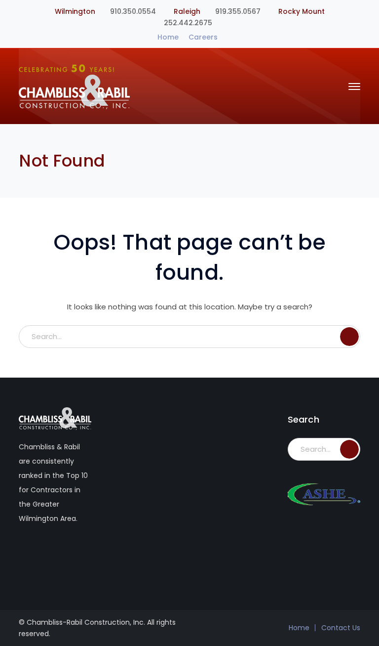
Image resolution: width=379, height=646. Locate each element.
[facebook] (24, 550)
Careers (203, 37)
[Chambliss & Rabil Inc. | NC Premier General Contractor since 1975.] (74, 86)
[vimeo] (45, 550)
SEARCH (349, 336)
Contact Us (340, 628)
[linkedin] (66, 550)
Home (168, 37)
